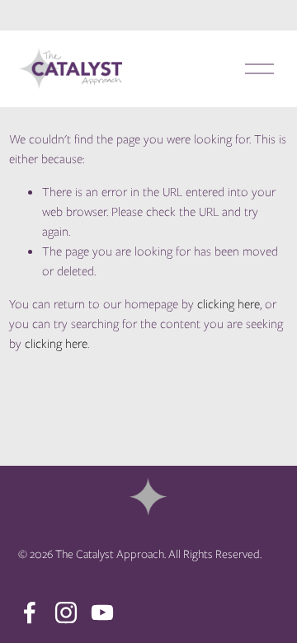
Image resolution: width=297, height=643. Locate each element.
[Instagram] (66, 612)
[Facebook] (29, 612)
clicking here (228, 304)
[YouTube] (102, 612)
